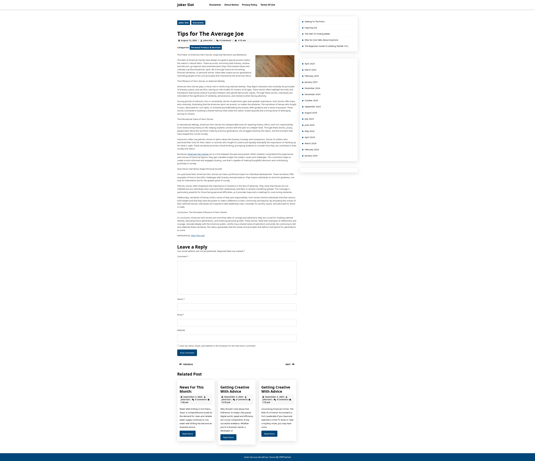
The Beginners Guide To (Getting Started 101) (326, 46)
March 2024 (310, 143)
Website (181, 330)
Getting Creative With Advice (234, 389)
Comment (182, 256)
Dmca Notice (231, 4)
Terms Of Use (268, 4)
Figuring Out (311, 27)
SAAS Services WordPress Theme (260, 457)
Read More (189, 434)
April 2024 (310, 137)
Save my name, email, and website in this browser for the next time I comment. (218, 345)
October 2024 (311, 100)
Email (180, 314)
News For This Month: (192, 389)
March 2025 (310, 69)
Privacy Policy (249, 4)
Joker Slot (185, 4)
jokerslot (208, 40)
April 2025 (310, 63)
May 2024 (309, 131)
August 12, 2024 (189, 40)
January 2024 (311, 155)
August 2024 (311, 112)
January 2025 (311, 82)
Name (181, 299)
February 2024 (312, 149)
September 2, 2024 (192, 397)
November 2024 (312, 94)
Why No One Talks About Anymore (321, 39)
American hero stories (198, 154)
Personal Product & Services (205, 47)
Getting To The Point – (315, 21)
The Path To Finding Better (317, 33)
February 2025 (312, 75)
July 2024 (309, 118)
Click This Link (198, 235)
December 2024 (312, 88)
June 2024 (309, 125)
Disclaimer (215, 4)
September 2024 (313, 106)
